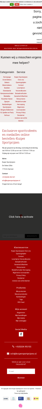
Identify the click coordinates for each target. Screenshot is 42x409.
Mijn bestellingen (21, 315)
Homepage (7, 77)
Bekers (7, 82)
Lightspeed (22, 391)
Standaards (7, 91)
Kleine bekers (7, 85)
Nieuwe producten (21, 294)
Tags (21, 299)
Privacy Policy (21, 112)
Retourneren (21, 99)
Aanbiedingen (21, 297)
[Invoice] (13, 398)
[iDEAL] (36, 398)
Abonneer (21, 378)
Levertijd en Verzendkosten (21, 259)
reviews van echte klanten (21, 281)
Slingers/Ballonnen (7, 110)
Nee (17, 4)
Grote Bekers (7, 80)
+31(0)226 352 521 (8, 177)
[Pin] (21, 398)
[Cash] (28, 398)
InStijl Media (24, 393)
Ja (11, 4)
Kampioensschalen (7, 93)
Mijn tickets (21, 318)
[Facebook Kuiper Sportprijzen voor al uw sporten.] (21, 334)
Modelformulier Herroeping (21, 270)
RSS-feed (21, 302)
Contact (21, 85)
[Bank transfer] (6, 398)
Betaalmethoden (21, 93)
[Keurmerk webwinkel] (20, 405)
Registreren (21, 313)
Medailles (7, 96)
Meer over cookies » (26, 4)
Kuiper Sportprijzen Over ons (21, 251)
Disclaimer (20, 115)
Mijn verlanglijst (21, 321)
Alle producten (21, 291)
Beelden (7, 88)
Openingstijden (21, 82)
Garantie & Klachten (21, 96)
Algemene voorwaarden (21, 273)
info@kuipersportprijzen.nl (11, 180)
